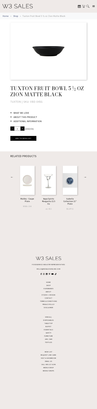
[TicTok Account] (55, 274)
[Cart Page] (83, 6)
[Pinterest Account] (49, 274)
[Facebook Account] (41, 274)
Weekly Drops (48, 371)
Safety (48, 333)
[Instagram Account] (44, 274)
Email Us (48, 361)
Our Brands (48, 288)
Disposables (48, 320)
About (48, 292)
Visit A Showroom (48, 358)
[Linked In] (46, 274)
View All (48, 317)
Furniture (48, 336)
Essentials (48, 330)
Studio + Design (48, 295)
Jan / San (48, 339)
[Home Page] (17, 6)
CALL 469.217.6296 (48, 364)
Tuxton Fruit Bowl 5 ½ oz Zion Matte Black (43, 16)
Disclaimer (48, 307)
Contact (48, 298)
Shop (15, 16)
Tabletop (48, 323)
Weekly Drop (48, 368)
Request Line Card (48, 355)
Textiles (48, 342)
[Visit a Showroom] (79, 6)
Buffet (48, 326)
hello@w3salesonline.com (48, 269)
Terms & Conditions (48, 301)
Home (6, 16)
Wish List (48, 352)
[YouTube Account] (52, 274)
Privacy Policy (49, 304)
